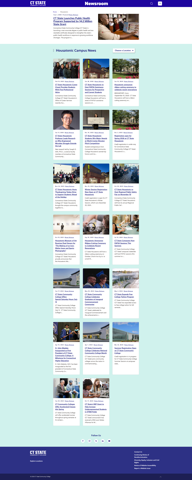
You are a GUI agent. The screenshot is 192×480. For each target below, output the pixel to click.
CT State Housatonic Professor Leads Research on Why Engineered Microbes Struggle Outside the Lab (65, 141)
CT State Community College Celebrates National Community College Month (96, 350)
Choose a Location (123, 50)
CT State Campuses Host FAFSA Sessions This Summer (124, 243)
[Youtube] (109, 441)
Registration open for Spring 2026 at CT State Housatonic (124, 138)
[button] (160, 3)
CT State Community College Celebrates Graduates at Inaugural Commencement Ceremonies (94, 299)
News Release (73, 15)
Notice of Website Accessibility (145, 465)
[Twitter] (96, 441)
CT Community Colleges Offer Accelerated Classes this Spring (65, 406)
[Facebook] (83, 441)
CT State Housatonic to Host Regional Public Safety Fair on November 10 (125, 192)
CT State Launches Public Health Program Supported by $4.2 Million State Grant (72, 21)
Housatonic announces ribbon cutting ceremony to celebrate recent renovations (125, 87)
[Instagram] (89, 441)
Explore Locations (36, 461)
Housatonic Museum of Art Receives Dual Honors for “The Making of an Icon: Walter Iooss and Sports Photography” (66, 246)
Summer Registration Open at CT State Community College (125, 350)
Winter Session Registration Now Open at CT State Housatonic (96, 192)
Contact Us (138, 452)
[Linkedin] (102, 441)
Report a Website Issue (142, 468)
